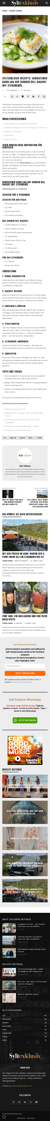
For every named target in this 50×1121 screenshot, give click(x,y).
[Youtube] (36, 1102)
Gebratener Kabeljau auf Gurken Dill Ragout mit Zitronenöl (26, 128)
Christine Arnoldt (21, 561)
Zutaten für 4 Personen (13, 131)
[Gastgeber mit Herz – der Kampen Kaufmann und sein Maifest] (9, 928)
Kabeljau (13, 438)
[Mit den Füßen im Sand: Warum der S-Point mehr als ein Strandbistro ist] (25, 535)
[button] (4, 1117)
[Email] (12, 96)
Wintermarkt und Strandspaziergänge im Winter (22, 426)
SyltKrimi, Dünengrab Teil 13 (15, 409)
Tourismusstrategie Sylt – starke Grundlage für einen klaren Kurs (25, 786)
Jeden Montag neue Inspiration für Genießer (21, 124)
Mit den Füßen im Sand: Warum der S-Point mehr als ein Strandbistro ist (23, 555)
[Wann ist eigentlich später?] (9, 998)
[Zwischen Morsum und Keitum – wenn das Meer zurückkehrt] (9, 940)
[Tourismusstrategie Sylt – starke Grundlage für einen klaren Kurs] (9, 973)
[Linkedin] (33, 96)
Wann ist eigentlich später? (25, 838)
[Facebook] (38, 96)
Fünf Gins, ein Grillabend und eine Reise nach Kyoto (24, 617)
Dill (5, 438)
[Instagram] (19, 1102)
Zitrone (39, 438)
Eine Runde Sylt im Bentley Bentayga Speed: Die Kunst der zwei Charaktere (25, 864)
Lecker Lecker (15, 10)
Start (5, 10)
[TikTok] (30, 1102)
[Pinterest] (28, 96)
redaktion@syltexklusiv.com (21, 1086)
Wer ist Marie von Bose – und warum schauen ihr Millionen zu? (12, 501)
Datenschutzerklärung (21, 682)
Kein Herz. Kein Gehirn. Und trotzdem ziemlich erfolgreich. (25, 812)
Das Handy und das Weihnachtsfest (18, 430)
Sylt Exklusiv (12, 90)
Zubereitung (9, 135)
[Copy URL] (17, 96)
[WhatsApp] (44, 96)
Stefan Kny (18, 623)
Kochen (22, 438)
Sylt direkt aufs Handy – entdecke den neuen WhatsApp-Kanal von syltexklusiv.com (37, 503)
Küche (30, 438)
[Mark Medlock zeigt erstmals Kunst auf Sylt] (9, 953)
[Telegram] (22, 96)
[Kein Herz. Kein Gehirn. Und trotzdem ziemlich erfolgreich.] (9, 985)
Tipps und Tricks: (11, 139)
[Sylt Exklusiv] (4, 90)
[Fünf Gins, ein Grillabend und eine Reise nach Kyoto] (25, 598)
